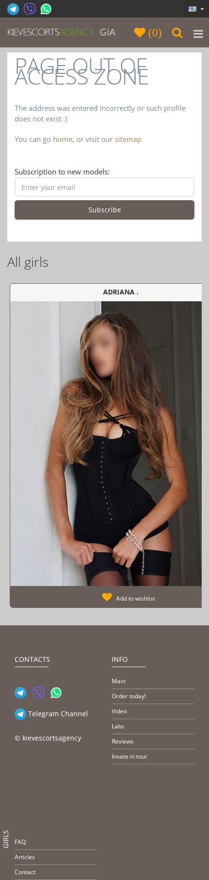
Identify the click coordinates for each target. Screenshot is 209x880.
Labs (118, 726)
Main (118, 681)
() (153, 32)
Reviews (123, 741)
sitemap (128, 139)
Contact (25, 872)
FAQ (20, 842)
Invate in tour (129, 756)
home (62, 139)
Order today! (129, 696)
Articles (25, 857)
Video (119, 711)
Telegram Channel (57, 713)
